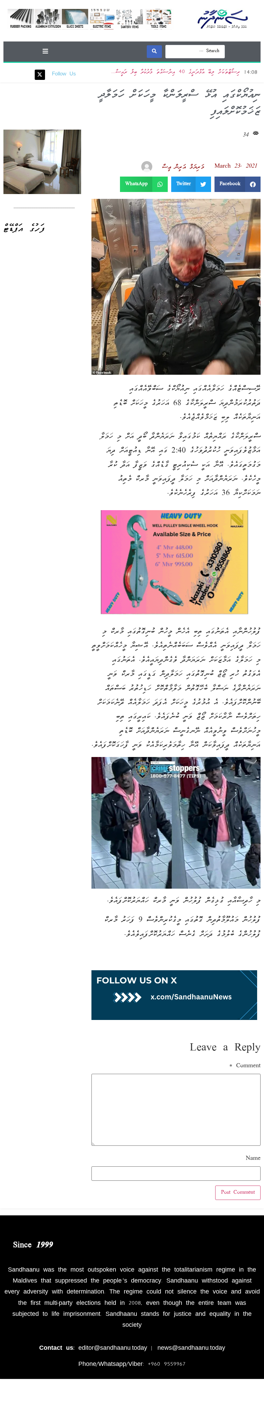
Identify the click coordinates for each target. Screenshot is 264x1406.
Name (253, 1159)
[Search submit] (154, 51)
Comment (245, 1066)
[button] (45, 51)
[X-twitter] (40, 75)
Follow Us (64, 74)
